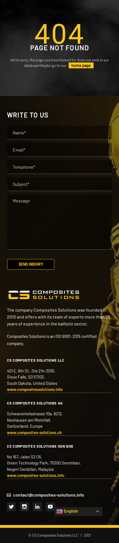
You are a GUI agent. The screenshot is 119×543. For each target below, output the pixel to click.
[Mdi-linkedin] (37, 506)
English (70, 510)
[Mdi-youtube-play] (50, 506)
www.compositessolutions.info (35, 389)
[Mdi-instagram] (24, 506)
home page (81, 65)
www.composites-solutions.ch (34, 432)
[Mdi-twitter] (11, 506)
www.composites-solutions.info (35, 475)
